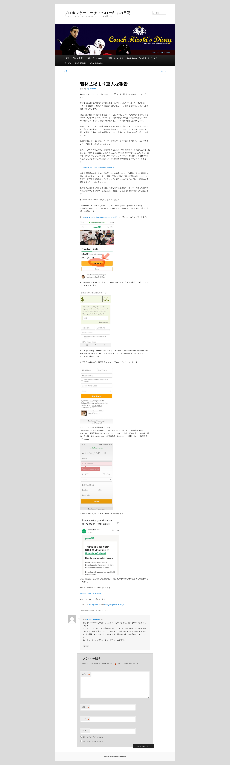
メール (85, 719)
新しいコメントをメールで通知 (93, 737)
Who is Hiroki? (78, 58)
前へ (66, 71)
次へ (163, 71)
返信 (86, 646)
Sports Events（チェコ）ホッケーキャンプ (142, 58)
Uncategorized (93, 605)
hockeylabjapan (109, 605)
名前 (85, 707)
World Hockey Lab (96, 63)
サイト (84, 730)
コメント (86, 674)
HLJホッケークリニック (95, 58)
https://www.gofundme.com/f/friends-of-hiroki (97, 167)
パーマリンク (119, 605)
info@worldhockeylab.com (90, 593)
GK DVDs (68, 63)
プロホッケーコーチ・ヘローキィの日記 (97, 12)
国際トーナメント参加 (115, 58)
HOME (67, 58)
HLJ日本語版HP (80, 63)
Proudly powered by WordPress (115, 757)
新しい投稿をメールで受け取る (93, 741)
